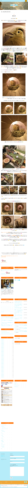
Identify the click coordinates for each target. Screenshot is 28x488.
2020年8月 (2, 347)
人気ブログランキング (4, 262)
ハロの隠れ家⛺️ (13, 235)
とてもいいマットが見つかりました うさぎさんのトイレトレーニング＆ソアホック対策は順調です (7, 318)
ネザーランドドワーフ (5, 428)
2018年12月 (2, 374)
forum (2, 443)
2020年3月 (2, 354)
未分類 (2, 440)
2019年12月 (2, 358)
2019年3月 (2, 370)
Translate (20, 270)
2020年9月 (2, 346)
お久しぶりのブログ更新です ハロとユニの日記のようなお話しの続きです (19, 305)
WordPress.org (16, 386)
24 (1, 310)
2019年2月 (2, 371)
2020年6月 (2, 350)
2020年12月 (2, 342)
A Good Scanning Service (4, 331)
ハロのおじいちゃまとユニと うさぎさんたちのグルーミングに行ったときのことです (18, 302)
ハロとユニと (3, 427)
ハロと (14, 14)
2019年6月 (2, 366)
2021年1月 (2, 340)
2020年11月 (2, 343)
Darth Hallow (3, 431)
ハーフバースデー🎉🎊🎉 (6, 232)
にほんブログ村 (3, 273)
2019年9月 (2, 362)
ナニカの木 (5, 98)
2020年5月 (2, 351)
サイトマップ (3, 444)
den (3, 20)
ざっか (3, 439)
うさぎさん (2, 426)
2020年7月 (2, 348)
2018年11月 (2, 375)
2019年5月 (2, 367)
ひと (1, 432)
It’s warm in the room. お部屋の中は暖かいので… (18, 318)
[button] (7, 59)
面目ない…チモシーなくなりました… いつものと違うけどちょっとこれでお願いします (19, 310)
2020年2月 (2, 355)
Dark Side (2, 430)
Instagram (2, 290)
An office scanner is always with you (5, 332)
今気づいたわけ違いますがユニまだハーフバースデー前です (18, 316)
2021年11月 (2, 339)
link (1, 448)
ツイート (2, 460)
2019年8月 (2, 363)
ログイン (16, 382)
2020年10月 (2, 344)
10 (1, 307)
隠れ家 (14, 15)
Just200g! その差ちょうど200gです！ (18, 313)
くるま (2, 435)
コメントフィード (17, 385)
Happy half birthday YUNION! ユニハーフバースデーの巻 (18, 308)
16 (12, 307)
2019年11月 (2, 359)
